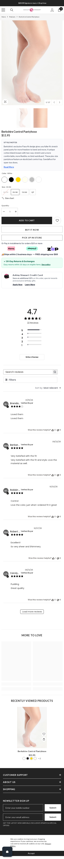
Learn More (30, 284)
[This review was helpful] (53, 430)
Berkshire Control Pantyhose (32, 751)
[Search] (12, 10)
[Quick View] (44, 739)
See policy (46, 264)
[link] (16, 684)
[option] (32, 3)
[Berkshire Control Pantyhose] (32, 727)
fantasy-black (27, 758)
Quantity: (5, 205)
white (23, 758)
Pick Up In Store (32, 237)
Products (12, 17)
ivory (35, 758)
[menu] (3, 10)
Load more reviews (32, 611)
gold (31, 758)
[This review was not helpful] (58, 429)
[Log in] (52, 10)
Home (3, 17)
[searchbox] (27, 371)
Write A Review (32, 357)
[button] (54, 102)
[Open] (7, 852)
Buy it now (32, 229)
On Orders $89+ (32, 3)
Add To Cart (27, 220)
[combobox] (48, 388)
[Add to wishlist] (57, 220)
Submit (52, 807)
